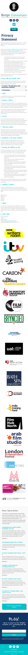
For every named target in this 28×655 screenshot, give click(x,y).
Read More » (4, 538)
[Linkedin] (14, 20)
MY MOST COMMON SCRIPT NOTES (11, 579)
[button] (14, 24)
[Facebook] (17, 20)
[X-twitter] (10, 20)
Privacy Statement (14, 649)
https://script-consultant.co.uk (15, 50)
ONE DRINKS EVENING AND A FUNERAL (12, 542)
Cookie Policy (10, 97)
